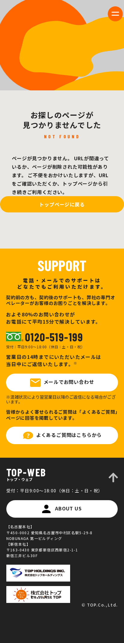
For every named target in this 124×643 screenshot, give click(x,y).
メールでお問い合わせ (69, 381)
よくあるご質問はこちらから (69, 434)
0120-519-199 (54, 337)
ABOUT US (68, 508)
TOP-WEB (26, 474)
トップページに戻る (62, 204)
